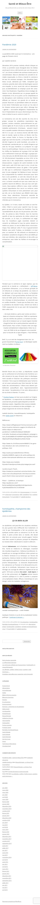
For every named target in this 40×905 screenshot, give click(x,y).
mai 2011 (4, 887)
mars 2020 (5, 799)
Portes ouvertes (7, 725)
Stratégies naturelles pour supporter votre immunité (17, 674)
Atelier (4, 693)
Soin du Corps (6, 739)
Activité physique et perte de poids (18, 771)
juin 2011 (4, 885)
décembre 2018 (6, 818)
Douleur (4, 700)
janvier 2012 (5, 873)
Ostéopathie (6, 723)
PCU (30, 494)
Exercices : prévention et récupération (13, 706)
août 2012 (5, 862)
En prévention (25, 622)
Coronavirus (15, 494)
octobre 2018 (6, 820)
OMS (21, 494)
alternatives (32, 624)
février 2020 (5, 802)
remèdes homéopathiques (29, 626)
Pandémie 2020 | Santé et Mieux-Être (13, 758)
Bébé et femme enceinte (9, 695)
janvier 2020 (5, 804)
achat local (19, 342)
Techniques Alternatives (9, 744)
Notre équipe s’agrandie (9, 660)
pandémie (26, 494)
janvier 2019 (5, 815)
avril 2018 (5, 827)
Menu (20, 12)
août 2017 (5, 846)
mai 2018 (4, 825)
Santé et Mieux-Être (20, 3)
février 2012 (5, 871)
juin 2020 (4, 795)
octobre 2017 (6, 841)
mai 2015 (4, 855)
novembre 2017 (6, 839)
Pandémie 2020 (9, 44)
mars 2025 (5, 792)
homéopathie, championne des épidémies (16, 509)
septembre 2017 (7, 843)
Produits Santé (6, 727)
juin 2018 (4, 822)
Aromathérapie (6, 690)
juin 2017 (4, 850)
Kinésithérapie (6, 713)
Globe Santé (10, 416)
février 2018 (5, 832)
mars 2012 (5, 869)
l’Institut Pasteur (8, 397)
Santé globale (6, 734)
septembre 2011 (7, 880)
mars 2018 (5, 829)
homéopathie (10, 626)
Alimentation (6, 688)
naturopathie (6, 720)
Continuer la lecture (16, 617)
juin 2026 (4, 788)
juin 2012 (4, 864)
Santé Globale (6, 732)
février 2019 (5, 813)
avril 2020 (5, 797)
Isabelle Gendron (26, 497)
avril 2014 (5, 860)
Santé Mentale (6, 737)
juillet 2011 (5, 883)
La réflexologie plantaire (9, 662)
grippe (4, 626)
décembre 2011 (6, 876)
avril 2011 (5, 890)
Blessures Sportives (7, 697)
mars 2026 (5, 790)
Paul (3, 771)
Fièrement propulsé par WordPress (11, 901)
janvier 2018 (5, 834)
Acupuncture (6, 686)
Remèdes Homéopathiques (10, 624)
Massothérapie (6, 716)
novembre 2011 (6, 878)
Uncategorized (6, 746)
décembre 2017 (6, 836)
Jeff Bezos (34, 286)
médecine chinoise (7, 718)
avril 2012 (5, 867)
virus (3, 629)
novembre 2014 (6, 857)
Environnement (25, 492)
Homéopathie (33, 622)
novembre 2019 (6, 809)
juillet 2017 (5, 848)
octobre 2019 (6, 811)
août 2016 (5, 853)
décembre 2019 (6, 806)
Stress (4, 741)
